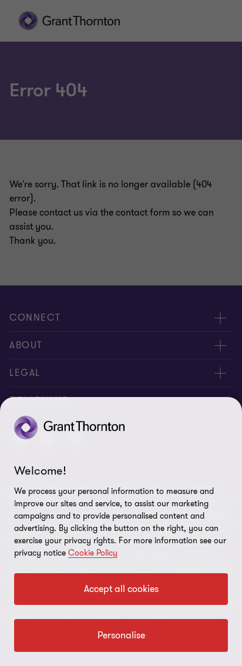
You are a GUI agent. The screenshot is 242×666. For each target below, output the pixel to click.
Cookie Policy (92, 553)
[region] (121, 531)
